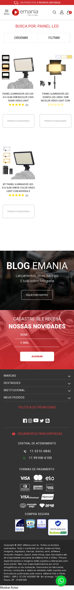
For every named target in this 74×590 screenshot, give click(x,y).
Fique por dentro (37, 295)
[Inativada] (19, 525)
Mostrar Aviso (9, 587)
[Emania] (25, 12)
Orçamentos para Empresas (39, 434)
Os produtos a (40, 2)
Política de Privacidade (37, 407)
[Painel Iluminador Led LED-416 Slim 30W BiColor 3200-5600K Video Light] (18, 72)
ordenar (21, 38)
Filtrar (54, 38)
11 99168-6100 (40, 458)
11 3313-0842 (40, 451)
